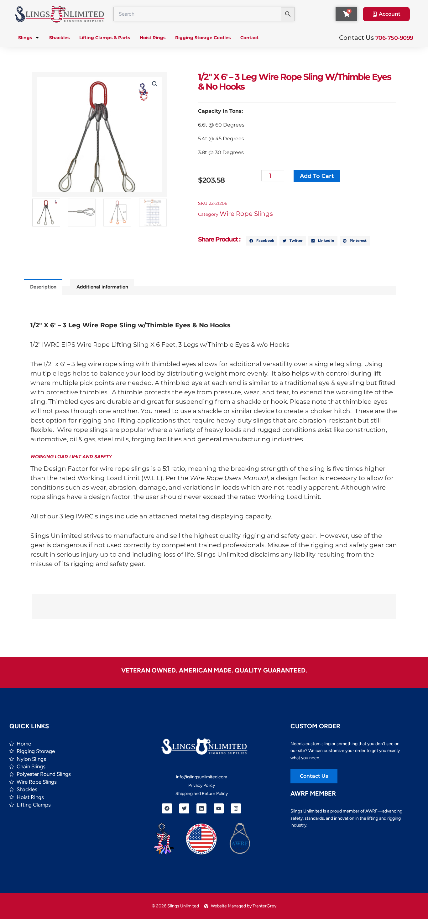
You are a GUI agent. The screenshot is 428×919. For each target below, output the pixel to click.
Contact (249, 37)
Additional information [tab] (102, 287)
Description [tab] (43, 287)
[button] (154, 84)
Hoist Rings (152, 37)
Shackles (59, 37)
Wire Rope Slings (246, 213)
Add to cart (317, 176)
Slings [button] (25, 37)
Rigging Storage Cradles (203, 37)
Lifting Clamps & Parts (104, 37)
